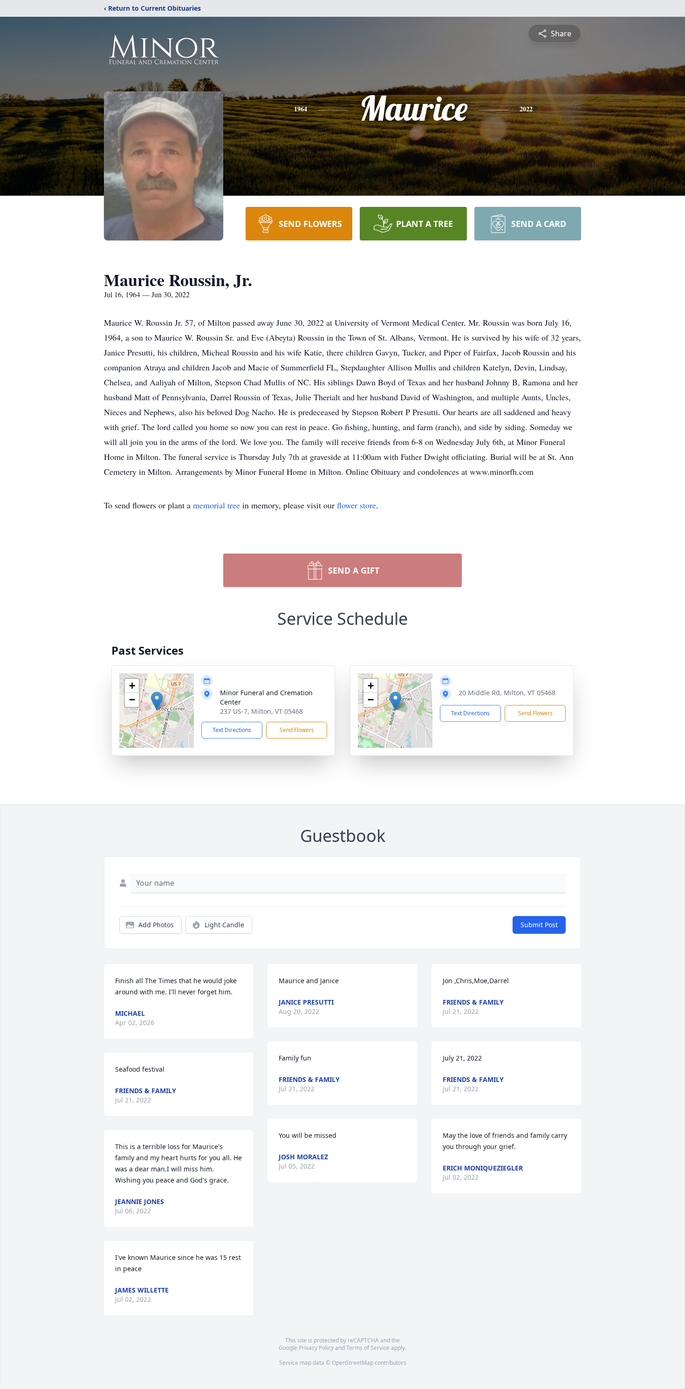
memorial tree (216, 505)
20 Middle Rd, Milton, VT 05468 (507, 692)
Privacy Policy (316, 1348)
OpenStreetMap (352, 1363)
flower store (356, 505)
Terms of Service (368, 1348)
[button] (157, 701)
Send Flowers (297, 730)
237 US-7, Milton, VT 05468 (261, 711)
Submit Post (539, 924)
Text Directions (231, 730)
